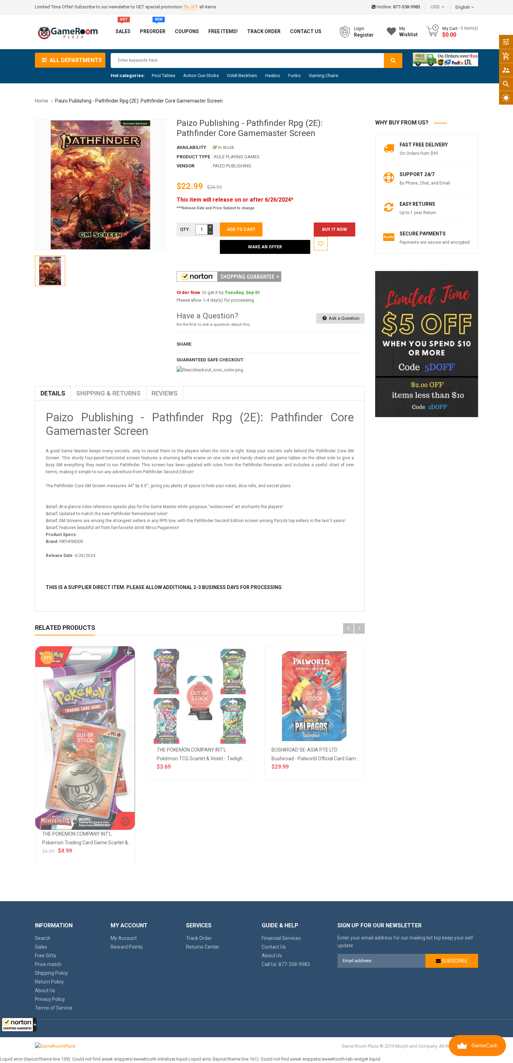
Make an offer (265, 246)
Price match (48, 964)
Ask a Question (343, 318)
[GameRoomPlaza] (55, 1046)
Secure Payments (423, 233)
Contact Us (274, 947)
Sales (41, 947)
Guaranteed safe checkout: (211, 359)
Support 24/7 (417, 174)
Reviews (164, 393)
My (408, 31)
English (463, 7)
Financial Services (281, 938)
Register (364, 35)
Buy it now (334, 229)
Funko (294, 75)
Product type (193, 156)
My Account (124, 938)
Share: (185, 344)
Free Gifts (45, 955)
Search (43, 938)
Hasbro (272, 75)
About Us (45, 990)
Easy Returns (417, 204)
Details (52, 393)
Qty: (185, 229)
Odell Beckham (242, 75)
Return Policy (49, 982)
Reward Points (127, 947)
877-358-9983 (406, 6)
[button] (19, 1025)
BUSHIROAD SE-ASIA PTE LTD (304, 750)
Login (359, 28)
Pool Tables (163, 75)
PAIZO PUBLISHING (232, 165)
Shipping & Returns (108, 393)
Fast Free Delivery (424, 145)
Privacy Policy (50, 999)
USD (445, 6)
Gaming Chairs (323, 75)
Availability (191, 147)
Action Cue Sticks (201, 75)
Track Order (199, 938)
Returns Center (203, 947)
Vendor (185, 165)
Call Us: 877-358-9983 (286, 964)
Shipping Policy (51, 973)
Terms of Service (54, 1008)
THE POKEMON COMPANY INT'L (77, 834)
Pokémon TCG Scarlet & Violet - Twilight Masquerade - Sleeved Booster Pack (241, 758)
